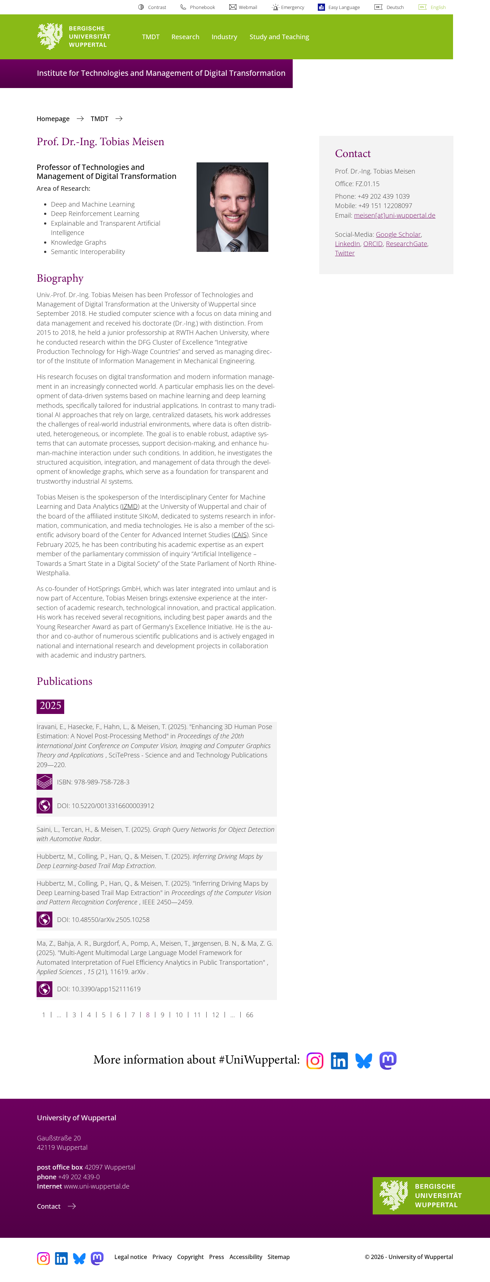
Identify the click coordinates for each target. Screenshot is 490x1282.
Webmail (248, 7)
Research (185, 36)
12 (215, 1015)
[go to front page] (86, 36)
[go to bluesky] (363, 1060)
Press (216, 1257)
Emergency (292, 7)
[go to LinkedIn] (339, 1060)
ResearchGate (406, 243)
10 (179, 1015)
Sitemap (279, 1257)
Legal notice (130, 1257)
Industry (224, 36)
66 (249, 1015)
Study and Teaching (279, 36)
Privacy (162, 1257)
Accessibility (246, 1257)
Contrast (157, 7)
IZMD (130, 506)
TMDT (151, 36)
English (438, 7)
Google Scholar (398, 234)
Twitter (345, 253)
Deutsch (395, 7)
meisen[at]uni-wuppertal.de (394, 215)
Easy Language (344, 7)
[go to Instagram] (315, 1061)
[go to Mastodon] (388, 1061)
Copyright (190, 1257)
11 (197, 1015)
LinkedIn (347, 243)
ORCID (373, 243)
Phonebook (202, 7)
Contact (49, 1206)
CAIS (240, 534)
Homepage (54, 118)
